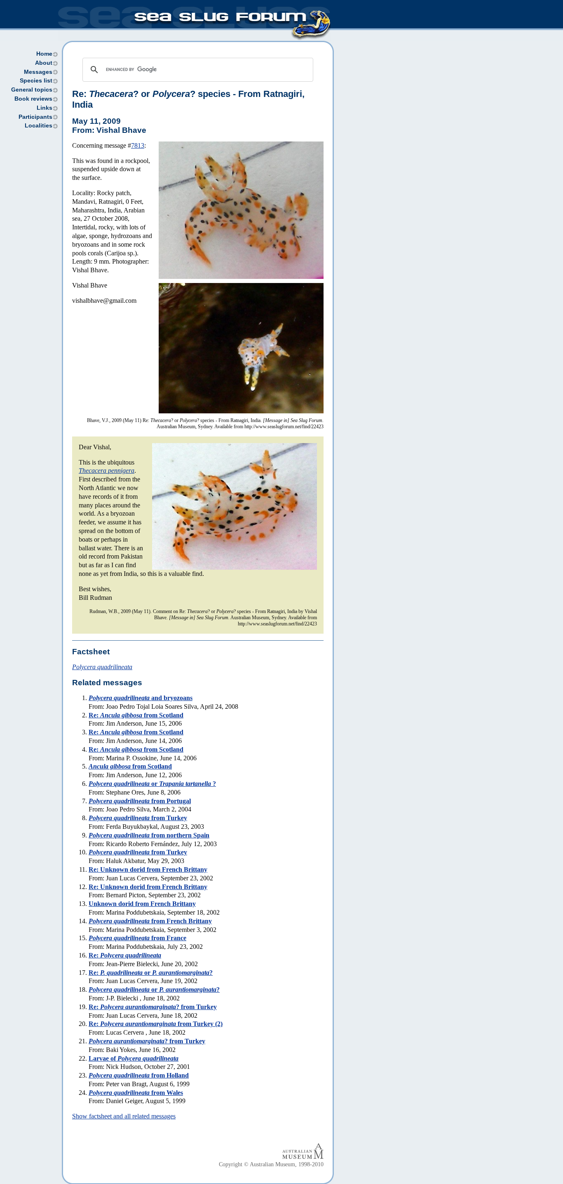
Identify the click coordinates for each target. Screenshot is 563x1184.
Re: (125, 955)
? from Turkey (147, 1041)
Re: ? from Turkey (153, 1006)
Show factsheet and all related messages (124, 1116)
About (43, 63)
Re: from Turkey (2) (156, 1023)
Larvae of (133, 1058)
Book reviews (33, 99)
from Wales (136, 1092)
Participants (35, 117)
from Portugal (140, 800)
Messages (38, 72)
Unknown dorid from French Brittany (142, 903)
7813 (137, 145)
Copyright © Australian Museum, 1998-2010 (271, 1164)
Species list (36, 81)
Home (44, 54)
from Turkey (138, 817)
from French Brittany (150, 921)
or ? (152, 783)
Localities (38, 126)
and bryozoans (140, 697)
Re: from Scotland (136, 715)
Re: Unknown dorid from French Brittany (148, 869)
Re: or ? (151, 972)
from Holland (139, 1075)
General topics (31, 90)
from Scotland (130, 766)
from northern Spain (149, 835)
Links (44, 108)
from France (137, 937)
